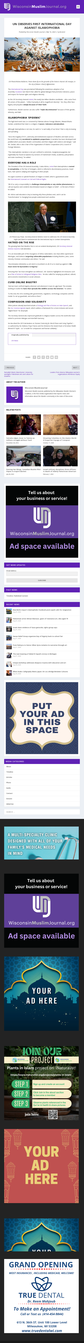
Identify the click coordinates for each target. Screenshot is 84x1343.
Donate (9, 799)
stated (31, 99)
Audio (8, 788)
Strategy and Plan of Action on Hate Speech (52, 305)
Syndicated (61, 32)
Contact (9, 793)
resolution (19, 92)
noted (51, 166)
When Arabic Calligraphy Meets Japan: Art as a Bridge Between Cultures (40, 672)
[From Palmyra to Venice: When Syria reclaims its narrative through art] (9, 646)
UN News (14, 341)
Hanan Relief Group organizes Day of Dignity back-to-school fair (38, 636)
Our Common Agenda (18, 308)
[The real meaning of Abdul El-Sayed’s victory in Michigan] (9, 655)
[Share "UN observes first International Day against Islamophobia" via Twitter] (39, 357)
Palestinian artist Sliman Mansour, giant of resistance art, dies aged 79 (40, 619)
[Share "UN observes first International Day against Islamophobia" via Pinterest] (43, 357)
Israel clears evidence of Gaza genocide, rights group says (35, 627)
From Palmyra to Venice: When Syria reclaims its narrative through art (40, 645)
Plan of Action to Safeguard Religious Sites (26, 274)
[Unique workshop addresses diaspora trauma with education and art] (9, 664)
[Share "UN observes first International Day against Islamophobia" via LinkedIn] (47, 357)
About (8, 767)
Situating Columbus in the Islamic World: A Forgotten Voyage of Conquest (60, 439)
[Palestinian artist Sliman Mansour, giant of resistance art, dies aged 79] (9, 620)
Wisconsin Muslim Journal (35, 32)
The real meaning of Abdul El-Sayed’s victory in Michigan (35, 654)
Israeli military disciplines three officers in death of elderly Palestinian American (59, 470)
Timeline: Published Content (17, 596)
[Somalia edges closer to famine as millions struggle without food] (23, 424)
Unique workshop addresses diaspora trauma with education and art (39, 663)
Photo (8, 782)
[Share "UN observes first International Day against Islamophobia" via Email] (52, 357)
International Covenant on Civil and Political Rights (28, 179)
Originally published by (20, 335)
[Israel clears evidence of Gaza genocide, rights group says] (9, 629)
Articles (9, 777)
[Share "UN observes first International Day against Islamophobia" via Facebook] (34, 357)
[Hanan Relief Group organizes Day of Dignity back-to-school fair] (9, 637)
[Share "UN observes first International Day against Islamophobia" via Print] (56, 357)
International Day (17, 89)
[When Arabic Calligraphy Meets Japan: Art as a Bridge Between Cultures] (9, 673)
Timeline (9, 772)
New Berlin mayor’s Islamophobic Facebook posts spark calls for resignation (42, 610)
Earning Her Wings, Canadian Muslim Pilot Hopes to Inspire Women (23, 470)
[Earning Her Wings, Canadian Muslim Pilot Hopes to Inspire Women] (23, 456)
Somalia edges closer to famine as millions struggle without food (20, 439)
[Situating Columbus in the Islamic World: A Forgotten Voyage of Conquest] (60, 424)
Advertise (9, 804)
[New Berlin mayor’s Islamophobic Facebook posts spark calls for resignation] (9, 611)
